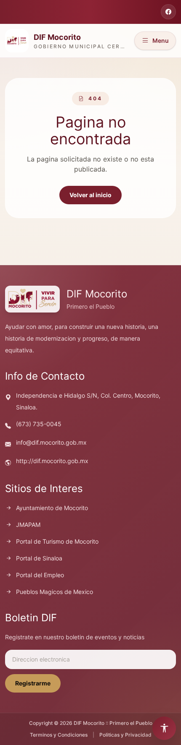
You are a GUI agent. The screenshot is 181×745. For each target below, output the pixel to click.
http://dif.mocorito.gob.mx (52, 460)
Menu (160, 40)
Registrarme (33, 683)
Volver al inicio (90, 194)
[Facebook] (168, 11)
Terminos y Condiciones (59, 735)
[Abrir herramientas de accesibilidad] (164, 728)
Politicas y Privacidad (125, 735)
